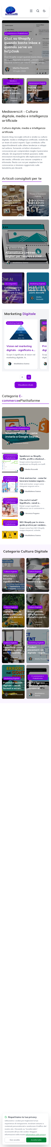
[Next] (28, 377)
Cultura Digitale (11, 196)
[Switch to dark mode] (44, 10)
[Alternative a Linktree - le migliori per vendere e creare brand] (25, 244)
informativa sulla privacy (36, 1134)
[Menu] (31, 11)
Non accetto (15, 1140)
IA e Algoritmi (11, 284)
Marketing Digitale (37, 284)
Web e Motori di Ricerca (16, 247)
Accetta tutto (36, 1140)
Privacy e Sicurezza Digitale (38, 195)
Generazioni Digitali (37, 83)
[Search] (37, 10)
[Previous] (22, 377)
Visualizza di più (25, 385)
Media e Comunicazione (13, 82)
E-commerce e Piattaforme (16, 33)
